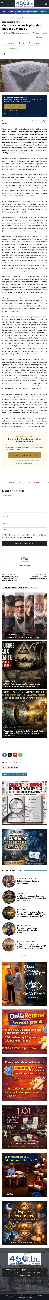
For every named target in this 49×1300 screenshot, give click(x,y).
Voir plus (24, 955)
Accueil (4, 18)
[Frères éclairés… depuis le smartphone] (24, 616)
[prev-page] (3, 742)
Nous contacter (11, 1270)
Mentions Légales (24, 1272)
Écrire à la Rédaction (10, 767)
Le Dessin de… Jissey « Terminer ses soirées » (38, 577)
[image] (24, 803)
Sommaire (32, 1270)
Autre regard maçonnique (14, 634)
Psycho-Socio (9, 728)
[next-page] (7, 742)
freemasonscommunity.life (25, 121)
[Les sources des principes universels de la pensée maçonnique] (9, 929)
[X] (10, 755)
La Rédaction (14, 33)
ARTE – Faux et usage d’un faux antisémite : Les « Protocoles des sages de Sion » (23, 685)
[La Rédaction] (4, 33)
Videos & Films (9, 681)
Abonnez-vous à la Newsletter (14, 774)
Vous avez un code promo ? (12, 114)
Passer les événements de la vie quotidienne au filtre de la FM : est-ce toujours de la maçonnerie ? (24, 733)
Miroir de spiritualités (25, 925)
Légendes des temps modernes (28, 18)
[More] (4, 54)
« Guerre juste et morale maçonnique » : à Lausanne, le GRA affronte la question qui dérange (31, 946)
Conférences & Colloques (26, 941)
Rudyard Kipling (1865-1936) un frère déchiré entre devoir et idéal (11, 578)
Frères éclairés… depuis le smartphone (21, 637)
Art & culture (12, 18)
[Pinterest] (15, 755)
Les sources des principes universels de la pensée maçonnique (28, 930)
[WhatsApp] (20, 755)
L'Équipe (22, 1270)
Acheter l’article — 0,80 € (15, 107)
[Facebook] (4, 755)
